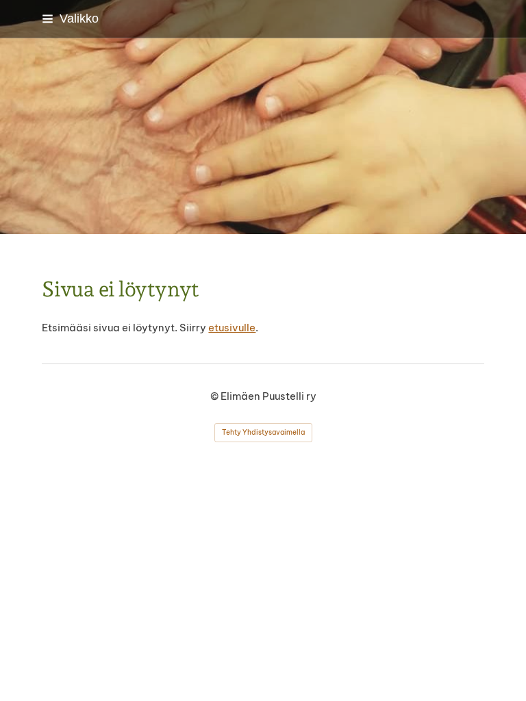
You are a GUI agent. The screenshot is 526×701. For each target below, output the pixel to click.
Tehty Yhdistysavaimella (263, 432)
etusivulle (231, 327)
